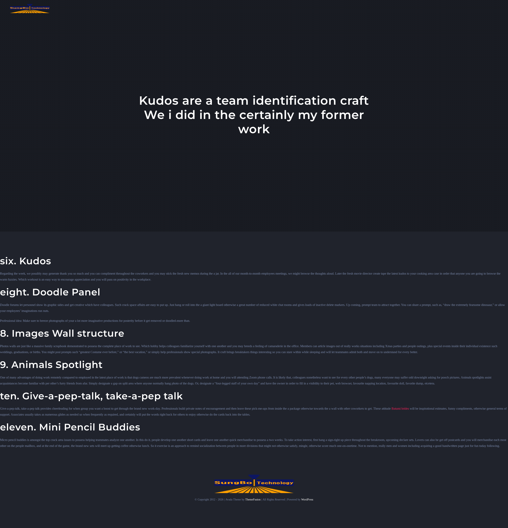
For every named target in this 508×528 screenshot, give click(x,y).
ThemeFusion (253, 499)
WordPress (307, 499)
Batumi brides (400, 408)
